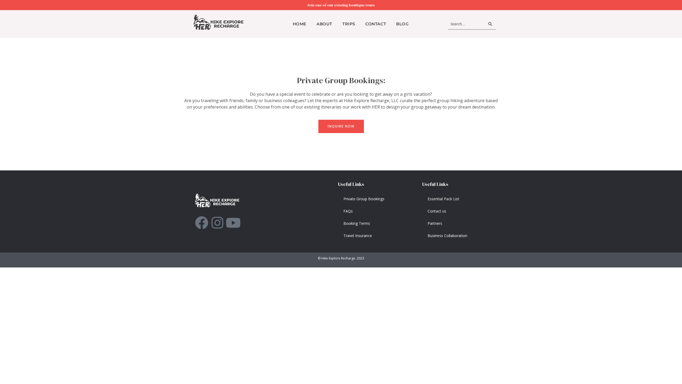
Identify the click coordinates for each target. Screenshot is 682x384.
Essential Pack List (443, 198)
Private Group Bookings (363, 198)
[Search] (490, 24)
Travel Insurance (357, 235)
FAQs (348, 211)
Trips (348, 23)
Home (299, 23)
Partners (435, 223)
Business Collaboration (447, 235)
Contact (375, 23)
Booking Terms (356, 223)
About (324, 23)
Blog (402, 23)
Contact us (437, 211)
